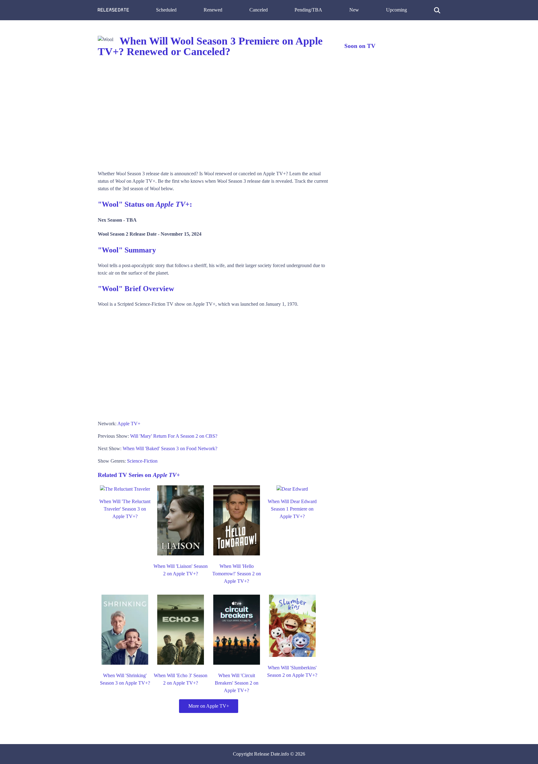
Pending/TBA (308, 9)
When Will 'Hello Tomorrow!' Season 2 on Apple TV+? (236, 574)
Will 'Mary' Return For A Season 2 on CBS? (173, 436)
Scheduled (166, 9)
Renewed (213, 9)
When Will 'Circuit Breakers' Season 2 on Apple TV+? (236, 683)
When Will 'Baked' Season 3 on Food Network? (170, 448)
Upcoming (396, 9)
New (354, 9)
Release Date (267, 754)
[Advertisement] (215, 114)
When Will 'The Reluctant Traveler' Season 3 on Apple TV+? (124, 509)
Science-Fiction (142, 461)
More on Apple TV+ (208, 706)
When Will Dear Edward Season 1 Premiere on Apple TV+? (292, 509)
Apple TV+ (128, 423)
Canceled (258, 9)
